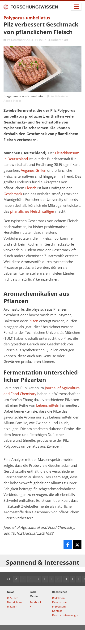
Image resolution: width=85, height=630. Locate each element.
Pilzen (33, 320)
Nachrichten (14, 602)
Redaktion (58, 598)
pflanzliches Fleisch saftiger (32, 211)
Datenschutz (59, 602)
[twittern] (77, 544)
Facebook (36, 602)
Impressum (59, 606)
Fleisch (30, 187)
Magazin (12, 606)
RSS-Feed (12, 598)
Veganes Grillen (33, 170)
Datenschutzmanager (65, 615)
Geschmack (13, 193)
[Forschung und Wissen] (31, 7)
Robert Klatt (59, 40)
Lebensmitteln (47, 405)
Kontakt (57, 610)
